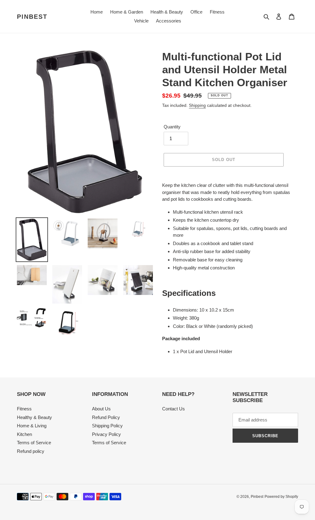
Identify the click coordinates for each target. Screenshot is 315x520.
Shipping (197, 105)
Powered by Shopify (281, 496)
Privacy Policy (106, 434)
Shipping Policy (107, 425)
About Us (101, 408)
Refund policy (30, 451)
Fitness (24, 408)
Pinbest (32, 16)
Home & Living (31, 425)
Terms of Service (34, 442)
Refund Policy (106, 417)
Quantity (172, 126)
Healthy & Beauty (34, 417)
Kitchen (24, 434)
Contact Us (173, 408)
